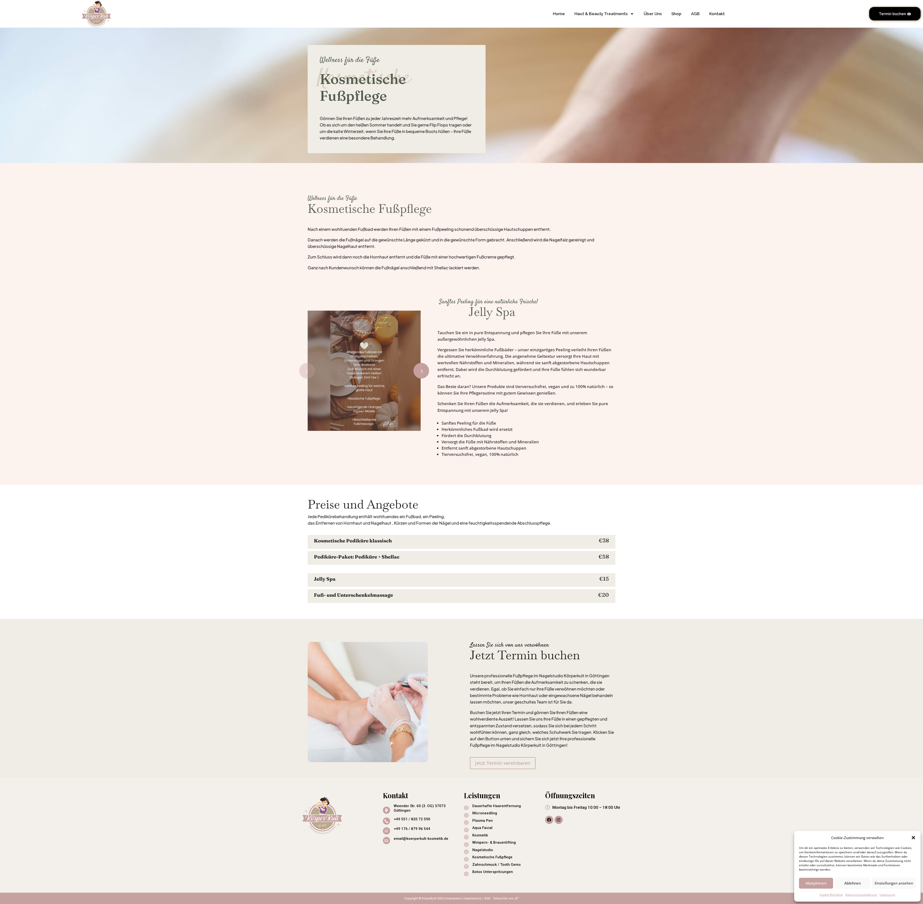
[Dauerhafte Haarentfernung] (466, 807)
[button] (913, 837)
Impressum (887, 895)
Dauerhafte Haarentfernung (496, 806)
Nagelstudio (482, 850)
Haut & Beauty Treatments (601, 13)
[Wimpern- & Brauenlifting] (466, 844)
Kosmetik (480, 835)
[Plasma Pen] (466, 822)
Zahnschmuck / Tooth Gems (496, 864)
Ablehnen (852, 883)
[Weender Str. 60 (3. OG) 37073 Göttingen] (386, 810)
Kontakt (717, 13)
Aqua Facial (482, 828)
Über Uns (653, 13)
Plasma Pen (482, 820)
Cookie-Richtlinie (831, 895)
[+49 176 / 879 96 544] (386, 831)
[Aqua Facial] (466, 830)
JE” (516, 898)
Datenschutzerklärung (861, 895)
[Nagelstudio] (466, 851)
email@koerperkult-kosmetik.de (421, 838)
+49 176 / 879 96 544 (412, 829)
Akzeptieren (816, 883)
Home (559, 13)
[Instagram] (559, 820)
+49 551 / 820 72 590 (412, 819)
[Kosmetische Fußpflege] (466, 859)
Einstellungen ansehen (894, 883)
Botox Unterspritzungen (492, 872)
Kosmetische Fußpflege (492, 857)
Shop (676, 13)
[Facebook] (549, 820)
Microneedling (484, 813)
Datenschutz (472, 898)
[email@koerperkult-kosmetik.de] (386, 840)
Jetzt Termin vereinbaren (502, 763)
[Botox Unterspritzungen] (466, 874)
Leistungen (482, 795)
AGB (695, 13)
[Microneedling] (466, 815)
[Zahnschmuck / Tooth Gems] (466, 866)
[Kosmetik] (466, 837)
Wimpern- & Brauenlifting (494, 842)
